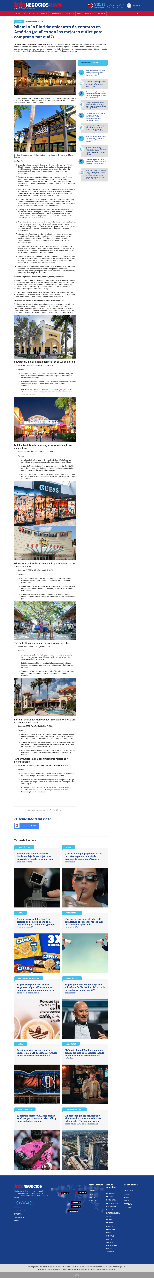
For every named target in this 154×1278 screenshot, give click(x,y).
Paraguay (128, 1204)
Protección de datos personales (101, 1267)
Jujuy (108, 1216)
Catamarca (110, 1193)
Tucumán (110, 1251)
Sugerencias (19, 1211)
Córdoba (110, 1197)
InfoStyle (110, 1210)
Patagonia (110, 1229)
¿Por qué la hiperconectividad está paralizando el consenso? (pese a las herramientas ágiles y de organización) (96, 105)
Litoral (109, 1219)
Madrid (127, 1197)
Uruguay (127, 1207)
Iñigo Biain (122, 1267)
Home (18, 13)
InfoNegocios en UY (74, 1109)
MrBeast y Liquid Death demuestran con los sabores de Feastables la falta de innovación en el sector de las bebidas (96, 150)
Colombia (128, 1194)
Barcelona (128, 1191)
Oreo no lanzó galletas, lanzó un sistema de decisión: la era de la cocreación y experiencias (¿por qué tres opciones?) (96, 94)
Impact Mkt (71, 1044)
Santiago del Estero (111, 1247)
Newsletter (90, 13)
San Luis (109, 1239)
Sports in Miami (25, 1109)
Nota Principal (24, 847)
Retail (20, 913)
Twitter (91, 1194)
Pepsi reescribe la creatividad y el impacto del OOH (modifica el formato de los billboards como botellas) (96, 139)
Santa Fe (109, 1242)
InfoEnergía (111, 1200)
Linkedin (91, 1197)
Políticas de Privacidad (81, 1267)
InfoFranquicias (113, 1203)
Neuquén (110, 1226)
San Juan (110, 1236)
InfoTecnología (113, 1213)
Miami (19, 21)
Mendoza (110, 1223)
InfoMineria (111, 1206)
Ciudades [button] (41, 13)
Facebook (92, 1191)
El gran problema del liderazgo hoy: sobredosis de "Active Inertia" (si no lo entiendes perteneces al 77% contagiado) (96, 128)
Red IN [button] (100, 13)
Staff (79, 13)
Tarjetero (70, 13)
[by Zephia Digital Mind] (77, 1275)
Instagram (92, 1201)
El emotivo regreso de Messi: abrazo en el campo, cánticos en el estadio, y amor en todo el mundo (96, 162)
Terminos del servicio (102, 1269)
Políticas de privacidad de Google (83, 1269)
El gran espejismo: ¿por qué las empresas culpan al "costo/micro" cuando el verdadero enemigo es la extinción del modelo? (95, 117)
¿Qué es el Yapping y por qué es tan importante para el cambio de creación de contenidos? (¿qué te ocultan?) (96, 83)
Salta (108, 1233)
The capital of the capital (28, 978)
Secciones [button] (28, 13)
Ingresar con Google (29, 825)
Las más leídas (56, 13)
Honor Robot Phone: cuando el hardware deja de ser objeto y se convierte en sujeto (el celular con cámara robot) (96, 73)
